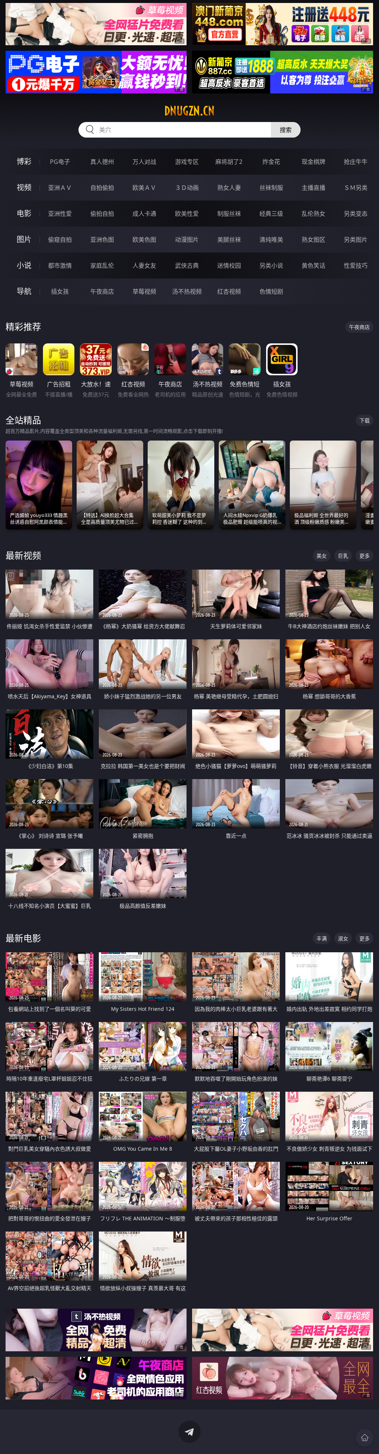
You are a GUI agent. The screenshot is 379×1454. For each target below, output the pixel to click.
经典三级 (271, 214)
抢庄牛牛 (356, 162)
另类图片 (356, 239)
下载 (364, 420)
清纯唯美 (271, 239)
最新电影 (23, 938)
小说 (24, 265)
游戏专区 (187, 162)
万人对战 (144, 162)
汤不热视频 (187, 291)
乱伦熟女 (313, 214)
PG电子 (60, 162)
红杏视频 (229, 291)
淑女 (343, 938)
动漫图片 (187, 239)
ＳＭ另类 (356, 188)
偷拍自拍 (102, 214)
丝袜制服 (271, 188)
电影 (24, 213)
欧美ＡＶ (144, 188)
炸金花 (271, 162)
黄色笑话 (313, 265)
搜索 (286, 130)
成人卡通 (144, 214)
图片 (24, 239)
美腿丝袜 (229, 239)
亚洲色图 (102, 239)
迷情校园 (229, 265)
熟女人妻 (229, 188)
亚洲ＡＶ (60, 188)
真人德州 (102, 162)
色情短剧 (271, 291)
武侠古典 (187, 265)
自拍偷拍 (102, 188)
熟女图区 (313, 239)
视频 (24, 187)
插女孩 (60, 291)
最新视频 (23, 555)
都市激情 (60, 265)
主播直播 (313, 188)
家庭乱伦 (102, 265)
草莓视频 (144, 291)
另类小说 (271, 265)
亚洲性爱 (60, 214)
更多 (364, 555)
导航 (24, 291)
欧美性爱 (187, 214)
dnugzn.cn (189, 110)
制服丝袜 (229, 214)
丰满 (321, 938)
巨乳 (343, 555)
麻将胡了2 (228, 162)
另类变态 (356, 214)
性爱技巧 (356, 265)
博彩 (24, 161)
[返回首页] (364, 1438)
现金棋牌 (313, 162)
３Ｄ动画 (187, 188)
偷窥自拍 (60, 239)
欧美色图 (144, 239)
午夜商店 (102, 291)
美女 (321, 555)
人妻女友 (144, 265)
